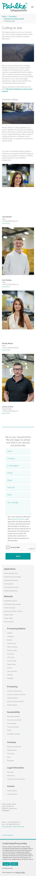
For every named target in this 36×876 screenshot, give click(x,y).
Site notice (10, 772)
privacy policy (20, 872)
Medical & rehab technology (12, 577)
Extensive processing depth (15, 701)
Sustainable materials (10, 601)
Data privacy (11, 775)
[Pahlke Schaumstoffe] (14, 7)
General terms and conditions (16, 779)
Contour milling (11, 661)
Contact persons (12, 794)
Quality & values (12, 750)
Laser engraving (12, 671)
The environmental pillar (14, 720)
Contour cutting (12, 650)
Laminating (10, 636)
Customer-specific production (16, 694)
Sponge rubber (8, 615)
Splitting (9, 633)
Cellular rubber (8, 618)
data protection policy (18, 519)
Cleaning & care (9, 584)
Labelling (10, 675)
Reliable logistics (12, 705)
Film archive (10, 753)
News (8, 757)
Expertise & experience (14, 746)
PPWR (9, 730)
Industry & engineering (11, 573)
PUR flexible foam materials (12, 604)
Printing (9, 668)
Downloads (10, 760)
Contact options (12, 790)
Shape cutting (11, 664)
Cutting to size (11, 643)
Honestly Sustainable (13, 716)
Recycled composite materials (13, 611)
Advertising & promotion (11, 587)
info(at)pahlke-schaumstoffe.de (13, 827)
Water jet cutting (12, 647)
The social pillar (11, 723)
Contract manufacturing (14, 691)
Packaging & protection (11, 580)
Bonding (9, 640)
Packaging (10, 678)
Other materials (9, 622)
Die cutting (10, 654)
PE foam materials (9, 608)
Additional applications (11, 591)
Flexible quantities (12, 698)
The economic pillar (13, 727)
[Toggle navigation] (32, 7)
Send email (6, 223)
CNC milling (10, 657)
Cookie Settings (7, 835)
